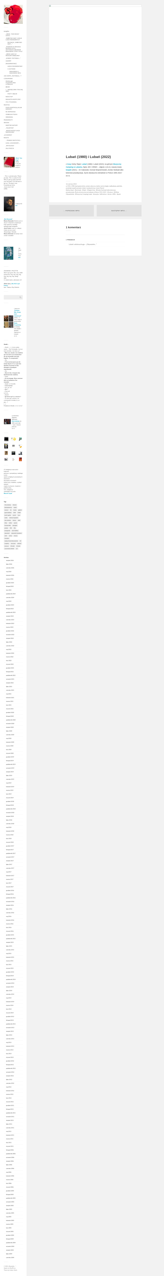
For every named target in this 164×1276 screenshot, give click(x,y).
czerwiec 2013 (10, 1038)
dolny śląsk (70, 190)
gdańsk (20, 510)
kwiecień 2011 (10, 1135)
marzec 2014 (9, 1005)
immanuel (9, 117)
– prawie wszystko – (13, 140)
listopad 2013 (10, 1020)
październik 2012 (11, 1068)
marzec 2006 (9, 1179)
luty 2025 (8, 590)
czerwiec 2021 (10, 690)
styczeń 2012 (10, 1101)
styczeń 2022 (10, 664)
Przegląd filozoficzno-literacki (11, 82)
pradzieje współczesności (74, 188)
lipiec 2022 (9, 642)
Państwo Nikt (8, 525)
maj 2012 (8, 1087)
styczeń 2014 (10, 1013)
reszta (6, 137)
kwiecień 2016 (10, 920)
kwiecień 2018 (10, 831)
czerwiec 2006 (10, 1168)
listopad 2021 (10, 671)
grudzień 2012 (10, 1061)
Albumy (8, 61)
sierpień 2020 (10, 727)
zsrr (17, 548)
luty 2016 (8, 927)
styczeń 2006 (10, 1187)
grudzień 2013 (10, 1016)
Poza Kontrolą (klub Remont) (14, 108)
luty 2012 (8, 1098)
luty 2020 (8, 749)
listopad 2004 (10, 1239)
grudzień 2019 (10, 757)
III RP (14, 512)
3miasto (14, 504)
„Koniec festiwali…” (13, 58)
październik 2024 (11, 594)
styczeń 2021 (10, 709)
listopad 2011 (10, 1109)
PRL (15, 528)
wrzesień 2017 (10, 857)
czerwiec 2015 (10, 950)
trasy (69, 164)
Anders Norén (13, 1270)
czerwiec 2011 (10, 1128)
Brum (8, 87)
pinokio (6, 528)
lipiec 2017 (9, 864)
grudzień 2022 (10, 631)
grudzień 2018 (10, 801)
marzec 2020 (9, 746)
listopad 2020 (10, 716)
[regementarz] (11, 63)
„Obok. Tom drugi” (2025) (12, 34)
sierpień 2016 (10, 905)
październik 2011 (11, 1113)
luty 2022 (8, 660)
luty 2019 (8, 794)
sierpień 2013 (10, 1031)
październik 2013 (11, 1024)
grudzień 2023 (10, 605)
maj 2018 (8, 827)
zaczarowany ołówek (9, 548)
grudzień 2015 (10, 935)
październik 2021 (11, 675)
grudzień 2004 (10, 1235)
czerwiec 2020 (10, 734)
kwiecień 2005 (10, 1220)
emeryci (6, 510)
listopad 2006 (10, 1150)
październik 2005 (11, 1198)
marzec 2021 (9, 701)
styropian (7, 538)
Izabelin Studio (11, 114)
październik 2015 (11, 938)
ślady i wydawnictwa (88, 188)
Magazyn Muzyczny (13, 99)
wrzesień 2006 (10, 1157)
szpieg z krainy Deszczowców (11, 541)
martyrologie (104, 186)
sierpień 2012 (10, 1076)
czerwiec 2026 (10, 568)
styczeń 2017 (10, 886)
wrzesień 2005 (10, 1202)
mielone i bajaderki (13, 517)
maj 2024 (8, 601)
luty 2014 (8, 1009)
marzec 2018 (9, 835)
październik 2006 (11, 1153)
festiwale (78, 190)
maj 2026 (8, 571)
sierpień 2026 (10, 560)
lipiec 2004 (9, 1254)
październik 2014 (11, 979)
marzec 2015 (9, 961)
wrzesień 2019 (10, 768)
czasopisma (8, 78)
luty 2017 (8, 883)
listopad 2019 (10, 760)
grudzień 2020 (10, 712)
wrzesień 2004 (10, 1246)
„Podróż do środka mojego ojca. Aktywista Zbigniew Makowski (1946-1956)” (14, 49)
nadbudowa (112, 186)
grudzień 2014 (10, 972)
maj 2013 (8, 1042)
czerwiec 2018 (10, 823)
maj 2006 (8, 1172)
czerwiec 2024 (10, 597)
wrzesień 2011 (10, 1116)
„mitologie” (10, 145)
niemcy (14, 520)
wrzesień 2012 (10, 1072)
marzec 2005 (9, 1224)
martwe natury (12, 125)
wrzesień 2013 (10, 1027)
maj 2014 (8, 998)
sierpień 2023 (10, 616)
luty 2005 (8, 1228)
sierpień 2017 (10, 860)
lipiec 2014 (9, 990)
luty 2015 (8, 964)
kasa (19, 515)
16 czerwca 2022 (71, 184)
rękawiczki (7, 533)
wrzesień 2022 (10, 634)
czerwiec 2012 (10, 1083)
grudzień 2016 (10, 890)
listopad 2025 (10, 586)
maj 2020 (8, 738)
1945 (69, 186)
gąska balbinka (8, 512)
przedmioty (8, 120)
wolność (19, 543)
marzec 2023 (9, 627)
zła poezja (10, 148)
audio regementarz (15, 66)
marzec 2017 (9, 879)
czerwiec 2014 (10, 994)
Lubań (84, 164)
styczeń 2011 (10, 1146)
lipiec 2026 (9, 564)
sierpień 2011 (10, 1120)
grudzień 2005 (10, 1191)
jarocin (14, 515)
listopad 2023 (10, 608)
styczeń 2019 (10, 797)
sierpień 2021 (10, 683)
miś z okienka (8, 520)
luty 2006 (8, 1183)
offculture (104, 194)
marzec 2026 (9, 579)
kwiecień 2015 (10, 957)
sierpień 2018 (10, 816)
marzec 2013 (9, 1050)
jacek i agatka (8, 515)
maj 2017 (8, 872)
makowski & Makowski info (15, 72)
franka (14, 510)
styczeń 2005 (10, 1231)
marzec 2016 (9, 924)
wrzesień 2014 (10, 983)
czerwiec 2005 (10, 1213)
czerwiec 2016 (10, 912)
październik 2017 (11, 853)
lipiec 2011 (9, 1124)
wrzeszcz (7, 546)
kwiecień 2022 (10, 653)
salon (6, 535)
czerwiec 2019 (10, 779)
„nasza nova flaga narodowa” (13, 131)
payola (15, 522)
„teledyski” (10, 128)
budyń (15, 507)
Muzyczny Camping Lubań (84, 194)
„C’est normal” (13, 406)
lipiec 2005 (9, 1209)
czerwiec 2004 (10, 1257)
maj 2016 (8, 916)
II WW (19, 512)
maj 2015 (8, 953)
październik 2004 (11, 1242)
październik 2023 (11, 612)
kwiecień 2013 (10, 1046)
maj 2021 (8, 694)
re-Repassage (11, 111)
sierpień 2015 (10, 942)
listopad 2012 (10, 1064)
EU (10, 510)
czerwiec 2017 (10, 868)
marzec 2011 (9, 1139)
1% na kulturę (8, 504)
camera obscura (91, 186)
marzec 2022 (9, 657)
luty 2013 (8, 1053)
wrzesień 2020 (10, 723)
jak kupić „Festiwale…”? (12, 76)
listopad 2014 (10, 975)
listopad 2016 (10, 894)
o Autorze (11, 69)
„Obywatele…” (12, 1266)
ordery (10, 522)
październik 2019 (11, 764)
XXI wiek (13, 546)
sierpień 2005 (10, 1205)
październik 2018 (11, 809)
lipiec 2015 (9, 946)
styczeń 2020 (10, 753)
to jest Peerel (100, 188)
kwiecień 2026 (10, 575)
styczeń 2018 (10, 842)
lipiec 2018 (9, 820)
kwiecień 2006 (10, 1176)
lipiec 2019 (9, 775)
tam (19, 257)
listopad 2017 (10, 849)
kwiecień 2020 (10, 742)
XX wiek (18, 546)
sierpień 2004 (10, 1250)
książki (6, 31)
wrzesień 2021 (10, 679)
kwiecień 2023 (10, 623)
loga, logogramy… (13, 143)
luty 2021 (8, 705)
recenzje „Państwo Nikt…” (15, 43)
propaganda (7, 530)
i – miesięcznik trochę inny (14, 90)
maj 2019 (8, 783)
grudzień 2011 (10, 1105)
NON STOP (9, 96)
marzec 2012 (9, 1094)
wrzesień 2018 (10, 812)
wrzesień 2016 (10, 901)
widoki (6, 122)
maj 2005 (8, 1216)
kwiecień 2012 (10, 1090)
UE (20, 541)
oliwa (6, 522)
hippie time (91, 190)
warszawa (13, 543)
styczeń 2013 (10, 1057)
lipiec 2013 (9, 1035)
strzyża (15, 535)
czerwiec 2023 (10, 619)
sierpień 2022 (10, 638)
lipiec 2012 (9, 1079)
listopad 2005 (10, 1194)
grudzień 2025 (10, 582)
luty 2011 (8, 1142)
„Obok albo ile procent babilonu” (13, 54)
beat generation (80, 186)
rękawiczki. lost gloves (16, 533)
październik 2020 (11, 720)
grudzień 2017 (10, 846)
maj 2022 (8, 649)
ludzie (98, 186)
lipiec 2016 (9, 909)
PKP (11, 528)
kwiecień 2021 (10, 697)
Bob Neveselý (8, 219)
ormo (110, 194)
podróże (119, 186)
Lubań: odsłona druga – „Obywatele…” (83, 244)
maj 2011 (8, 1131)
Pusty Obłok (12, 94)
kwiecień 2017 (10, 875)
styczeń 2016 (10, 931)
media (6, 517)
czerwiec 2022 (10, 645)
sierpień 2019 (10, 772)
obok (19, 520)
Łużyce (110, 192)
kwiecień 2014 (10, 1001)
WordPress (13, 1268)
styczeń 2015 (10, 968)
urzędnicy (7, 543)
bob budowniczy (8, 507)
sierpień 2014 (10, 987)
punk (119, 194)
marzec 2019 (9, 790)
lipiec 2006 (9, 1165)
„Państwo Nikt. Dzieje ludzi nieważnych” (14, 39)
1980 (73, 186)
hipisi (84, 190)
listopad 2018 (10, 805)
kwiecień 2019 (10, 786)
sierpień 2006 (10, 1161)
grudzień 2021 (10, 668)
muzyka (7, 105)
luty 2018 (8, 838)
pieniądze (15, 525)
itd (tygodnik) (11, 102)
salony (10, 535)
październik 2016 (11, 898)
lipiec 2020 (9, 731)
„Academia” (8, 135)
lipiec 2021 (9, 686)
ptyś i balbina (15, 530)
